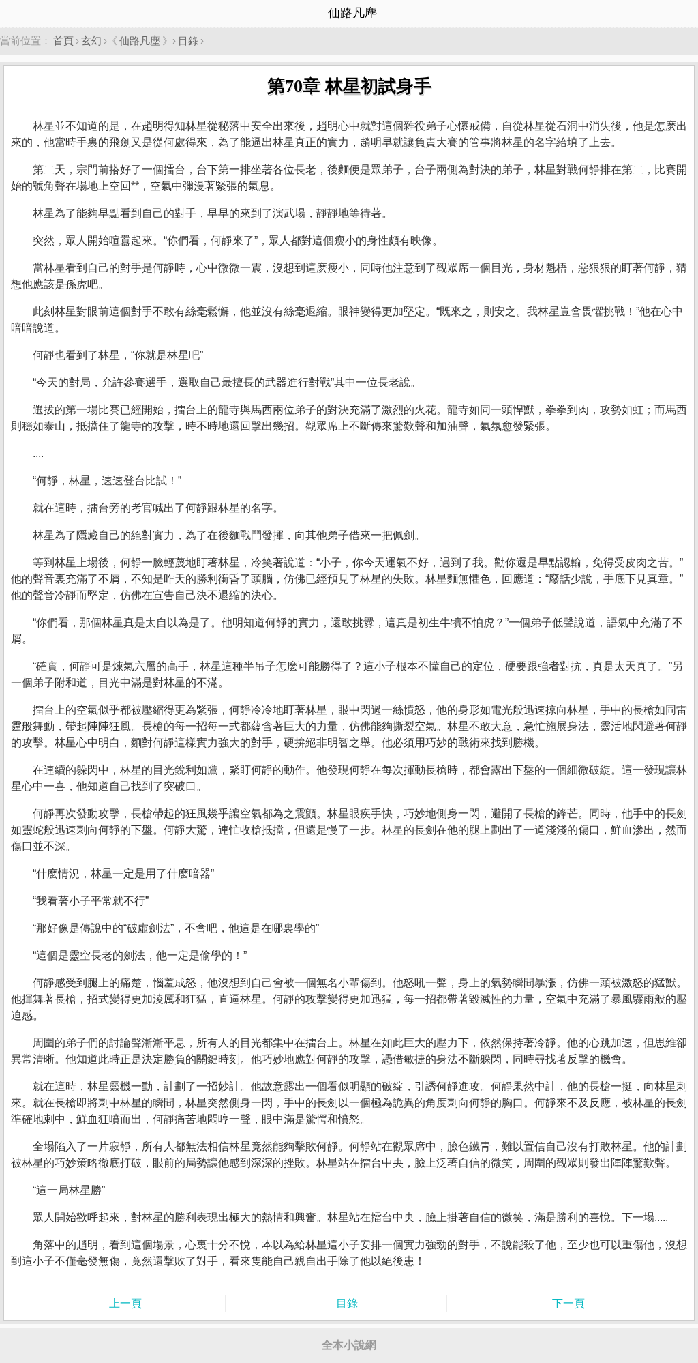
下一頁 (568, 1303)
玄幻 (91, 40)
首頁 (63, 40)
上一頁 (125, 1303)
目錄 (188, 40)
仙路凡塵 (139, 40)
